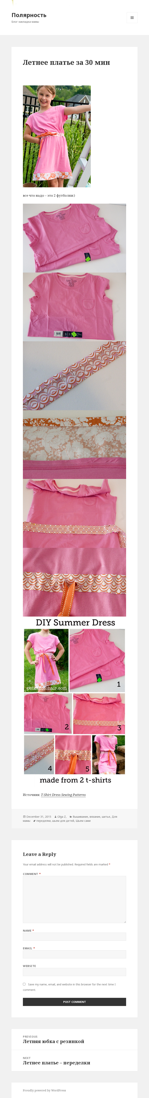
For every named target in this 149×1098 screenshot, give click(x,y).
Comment (32, 874)
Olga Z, (62, 816)
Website (29, 966)
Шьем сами (83, 821)
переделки (43, 821)
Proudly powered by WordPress (44, 1090)
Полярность (29, 15)
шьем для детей (63, 821)
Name (28, 930)
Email (29, 948)
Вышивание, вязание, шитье (91, 816)
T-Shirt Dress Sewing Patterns (63, 794)
